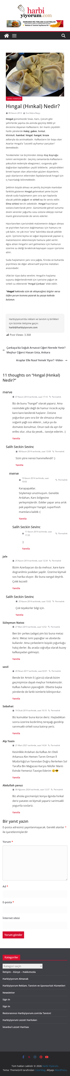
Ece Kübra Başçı (33, 113)
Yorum (8, 842)
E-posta (8, 902)
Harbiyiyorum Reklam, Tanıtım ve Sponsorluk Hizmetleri (34, 985)
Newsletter (9, 992)
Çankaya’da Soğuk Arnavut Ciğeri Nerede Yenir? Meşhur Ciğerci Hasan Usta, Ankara (36, 350)
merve (7, 392)
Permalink (56, 396)
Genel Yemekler (14, 98)
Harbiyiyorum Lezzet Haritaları (20, 1020)
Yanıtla (16, 438)
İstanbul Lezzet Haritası (16, 1027)
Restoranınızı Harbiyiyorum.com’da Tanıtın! (27, 1013)
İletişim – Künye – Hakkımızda (19, 971)
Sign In (6, 999)
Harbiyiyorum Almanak (15, 978)
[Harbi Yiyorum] (6, 36)
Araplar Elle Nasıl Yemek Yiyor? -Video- (39, 360)
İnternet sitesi (11, 918)
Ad (5, 886)
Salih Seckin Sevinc (20, 447)
